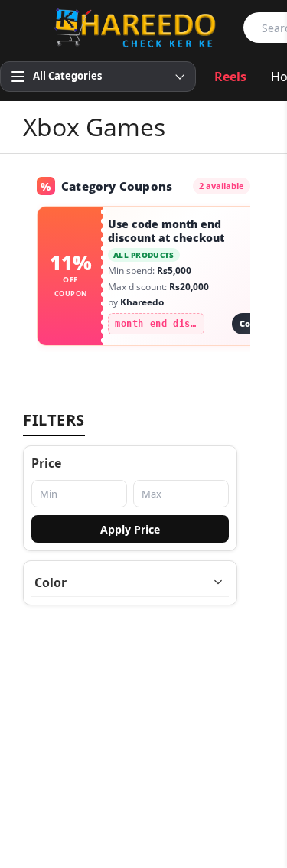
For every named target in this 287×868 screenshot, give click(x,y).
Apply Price (130, 529)
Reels (230, 76)
